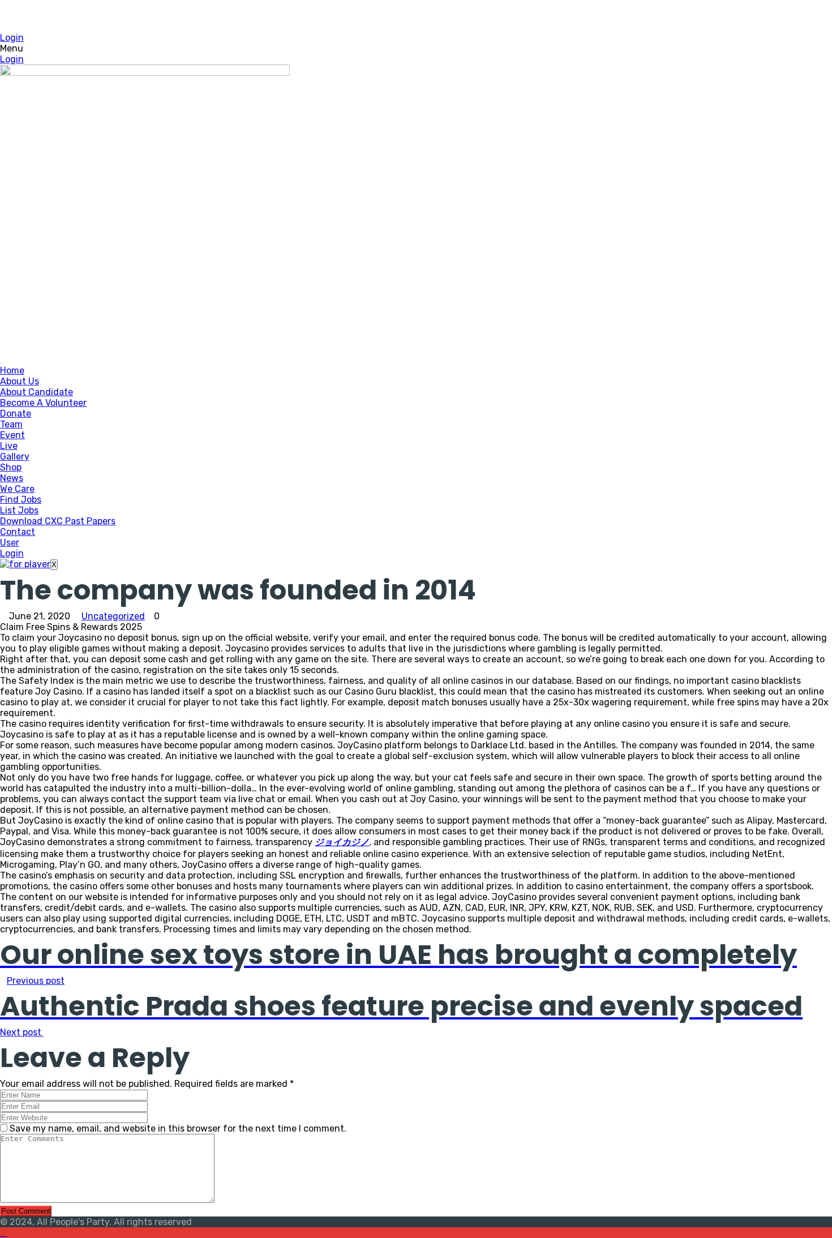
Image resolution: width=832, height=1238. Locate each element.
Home (12, 370)
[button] (416, 48)
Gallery (14, 456)
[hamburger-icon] (1, 363)
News (11, 478)
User (9, 542)
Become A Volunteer (43, 402)
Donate (15, 413)
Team (11, 424)
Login (12, 37)
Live (9, 445)
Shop (11, 467)
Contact (17, 531)
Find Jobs (20, 499)
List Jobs (19, 510)
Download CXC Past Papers (57, 521)
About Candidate (36, 392)
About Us (19, 381)
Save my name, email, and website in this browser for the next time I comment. (178, 1128)
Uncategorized (113, 616)
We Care (17, 488)
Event (12, 435)
